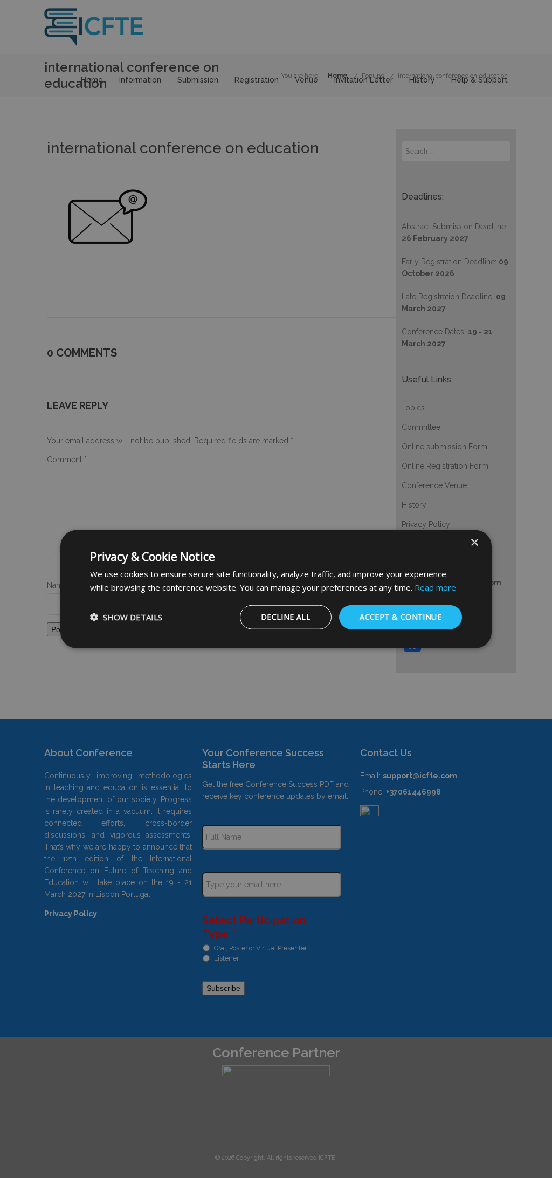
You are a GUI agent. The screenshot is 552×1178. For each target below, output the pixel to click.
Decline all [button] (285, 617)
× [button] (474, 543)
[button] (126, 617)
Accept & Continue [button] (400, 617)
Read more (435, 587)
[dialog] (276, 589)
